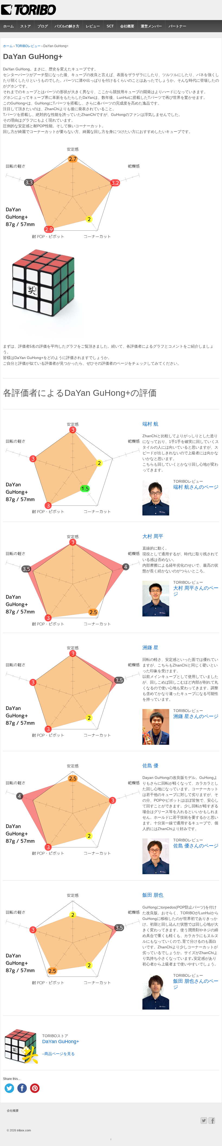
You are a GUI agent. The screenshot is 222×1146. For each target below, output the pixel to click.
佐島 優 (150, 765)
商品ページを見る (59, 1054)
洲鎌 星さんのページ (195, 716)
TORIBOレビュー (28, 46)
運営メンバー (151, 26)
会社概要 (127, 26)
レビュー (93, 26)
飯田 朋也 (152, 895)
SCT (110, 26)
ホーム (8, 26)
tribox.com (23, 1130)
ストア (25, 26)
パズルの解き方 (67, 26)
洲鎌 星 (150, 647)
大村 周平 (152, 536)
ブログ (42, 26)
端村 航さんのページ (195, 487)
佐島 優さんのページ (195, 845)
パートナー (177, 26)
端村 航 (150, 424)
